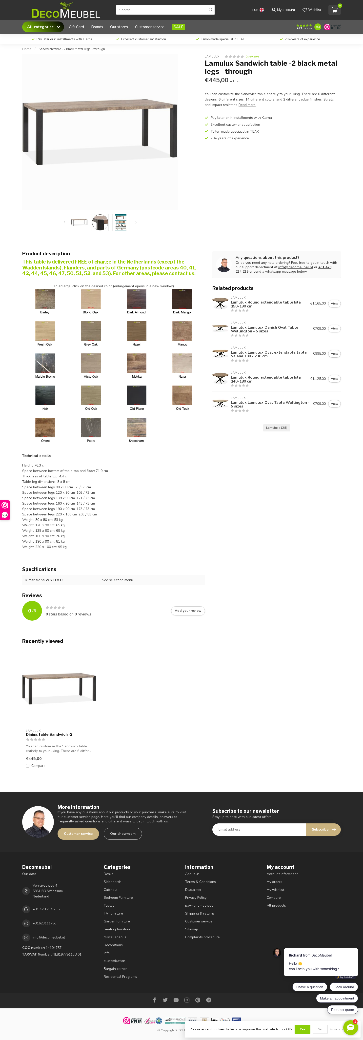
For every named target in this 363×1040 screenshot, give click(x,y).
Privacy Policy (195, 897)
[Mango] (182, 331)
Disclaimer (193, 889)
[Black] (45, 395)
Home (26, 49)
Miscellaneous (115, 937)
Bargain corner (115, 968)
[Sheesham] (136, 427)
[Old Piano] (136, 395)
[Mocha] (136, 363)
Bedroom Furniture (118, 897)
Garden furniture (117, 921)
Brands (97, 26)
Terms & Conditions (200, 881)
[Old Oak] (91, 395)
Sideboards (112, 881)
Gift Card (76, 26)
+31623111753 (45, 923)
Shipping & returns (200, 913)
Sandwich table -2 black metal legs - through (72, 49)
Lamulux (212, 56)
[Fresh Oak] (45, 331)
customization (114, 960)
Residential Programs (120, 976)
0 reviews (253, 57)
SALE (178, 26)
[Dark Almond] (136, 312)
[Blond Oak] (91, 312)
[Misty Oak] (91, 363)
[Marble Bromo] (45, 363)
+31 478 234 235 (46, 909)
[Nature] (182, 363)
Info (107, 953)
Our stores (119, 26)
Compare (38, 766)
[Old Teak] (182, 395)
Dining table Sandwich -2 (49, 734)
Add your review (188, 611)
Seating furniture (117, 929)
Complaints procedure (202, 937)
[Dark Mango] (182, 299)
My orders (274, 881)
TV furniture (113, 913)
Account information (283, 874)
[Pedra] (91, 427)
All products (276, 905)
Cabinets (111, 889)
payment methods (199, 905)
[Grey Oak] (91, 331)
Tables (109, 905)
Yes (302, 1029)
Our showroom (123, 833)
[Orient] (45, 427)
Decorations (113, 945)
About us (192, 874)
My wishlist (275, 889)
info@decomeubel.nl (295, 267)
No (320, 1029)
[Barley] (45, 312)
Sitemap (191, 929)
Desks (108, 874)
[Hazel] (136, 331)
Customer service (149, 26)
